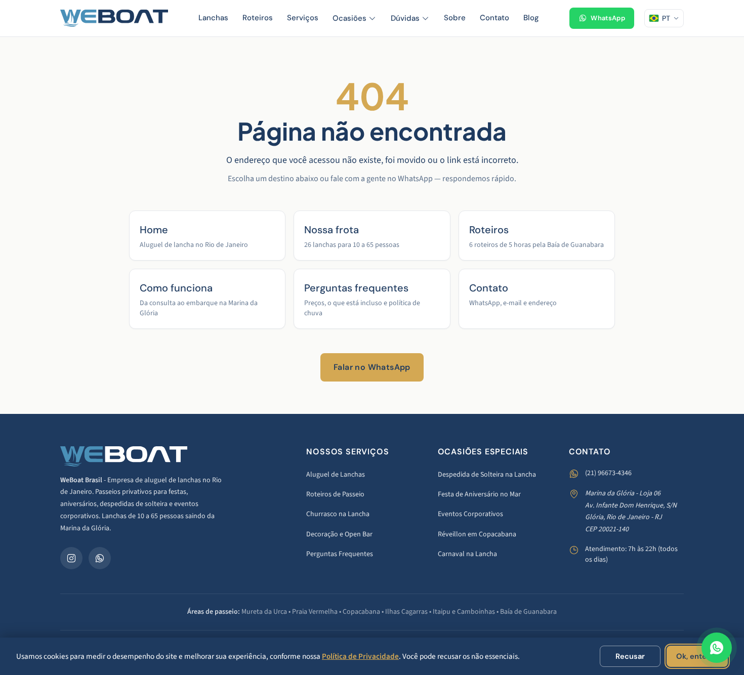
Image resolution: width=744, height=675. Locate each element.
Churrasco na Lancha (337, 514)
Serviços (302, 18)
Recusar (630, 656)
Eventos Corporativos (470, 514)
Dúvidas (405, 18)
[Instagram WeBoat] (71, 558)
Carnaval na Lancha (467, 554)
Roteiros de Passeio (335, 494)
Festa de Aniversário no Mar (479, 494)
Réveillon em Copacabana (477, 534)
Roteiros (257, 18)
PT (666, 18)
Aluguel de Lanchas (335, 475)
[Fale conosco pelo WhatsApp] (716, 647)
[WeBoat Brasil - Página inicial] (114, 18)
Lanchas (213, 18)
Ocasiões (349, 18)
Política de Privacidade (360, 656)
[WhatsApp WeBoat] (100, 558)
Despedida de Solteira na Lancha (487, 475)
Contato (494, 18)
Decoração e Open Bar (339, 534)
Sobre (455, 18)
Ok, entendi (697, 656)
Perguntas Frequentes (339, 554)
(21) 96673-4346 (608, 473)
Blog (531, 18)
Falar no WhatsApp (372, 367)
